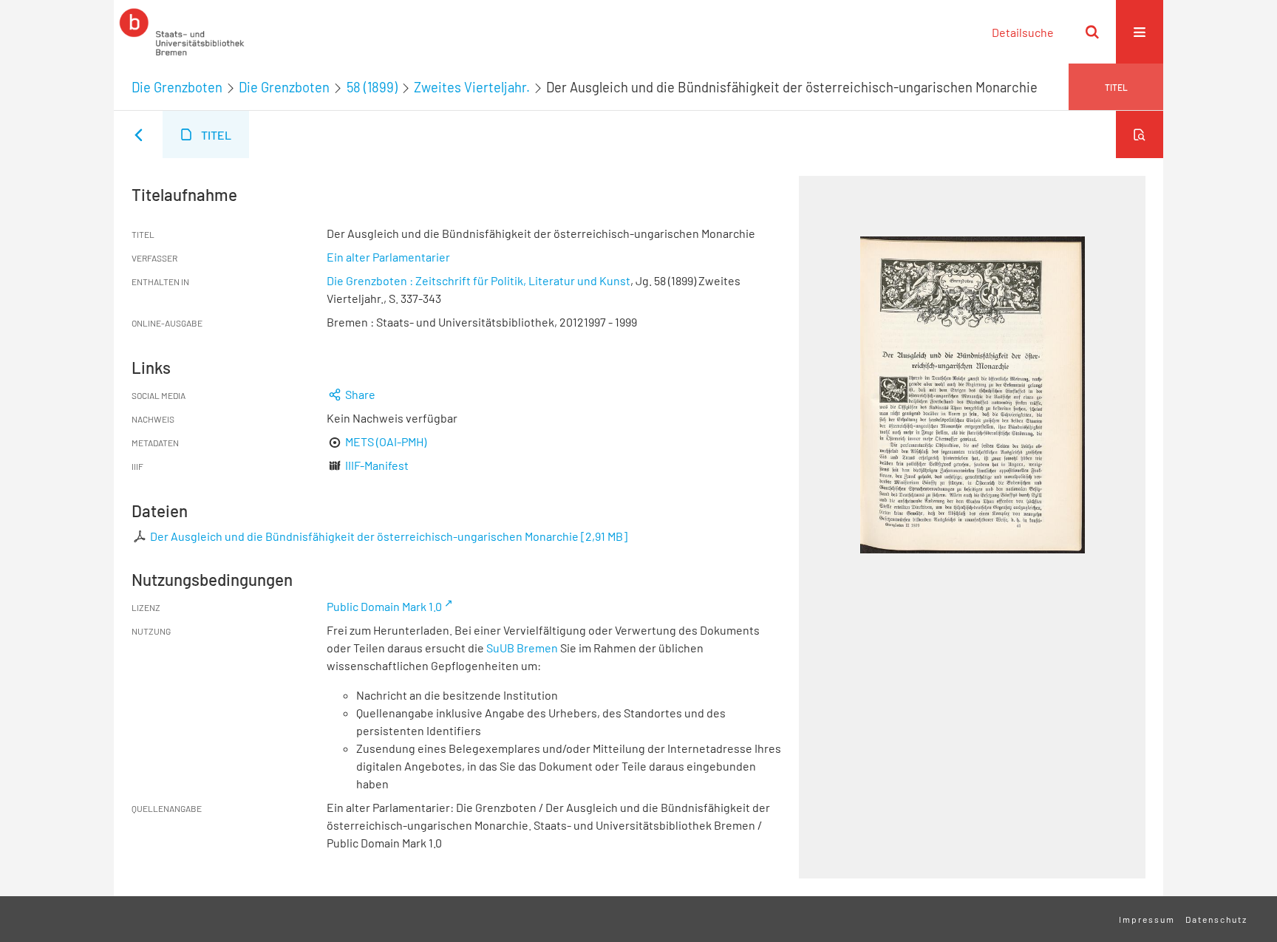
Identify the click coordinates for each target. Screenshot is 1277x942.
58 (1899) (372, 87)
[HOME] (181, 31)
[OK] (1092, 32)
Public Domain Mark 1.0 (384, 606)
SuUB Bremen (522, 648)
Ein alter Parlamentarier (388, 257)
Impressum (1147, 919)
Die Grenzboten (177, 87)
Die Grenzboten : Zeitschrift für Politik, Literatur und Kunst (478, 280)
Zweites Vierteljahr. (472, 87)
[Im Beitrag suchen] (1139, 134)
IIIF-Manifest (377, 465)
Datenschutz (1216, 919)
